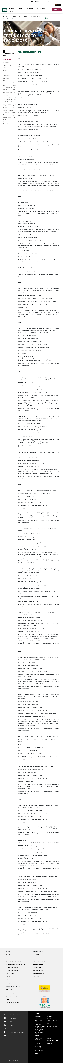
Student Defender (37, 977)
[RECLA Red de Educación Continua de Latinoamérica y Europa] (44, 1006)
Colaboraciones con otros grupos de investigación (9, 82)
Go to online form (38, 1021)
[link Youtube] (4, 1021)
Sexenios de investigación (9, 78)
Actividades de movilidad (9, 90)
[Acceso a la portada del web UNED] (4, 10)
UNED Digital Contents (38, 970)
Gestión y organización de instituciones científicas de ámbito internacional (9, 106)
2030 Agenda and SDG (11, 983)
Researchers (6, 73)
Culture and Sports (10, 990)
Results (5, 70)
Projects (5, 68)
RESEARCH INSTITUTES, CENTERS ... (19, 16)
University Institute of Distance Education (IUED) (17, 980)
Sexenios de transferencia (9, 92)
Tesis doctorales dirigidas (9, 115)
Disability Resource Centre (39, 961)
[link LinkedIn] (4, 1025)
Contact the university (16, 1014)
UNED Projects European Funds (13, 961)
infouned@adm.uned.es (52, 1040)
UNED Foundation (10, 973)
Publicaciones (6, 75)
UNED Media (9, 977)
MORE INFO (37, 1053)
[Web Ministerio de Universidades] (44, 987)
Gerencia (8, 955)
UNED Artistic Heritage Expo (12, 1002)
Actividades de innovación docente (10, 118)
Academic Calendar (37, 955)
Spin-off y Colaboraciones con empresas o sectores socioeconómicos (9, 99)
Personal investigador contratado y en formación (10, 111)
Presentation (6, 62)
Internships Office (37, 967)
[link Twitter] (4, 1018)
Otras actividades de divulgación (8, 123)
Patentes (5, 95)
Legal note (13, 1025)
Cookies (12, 1029)
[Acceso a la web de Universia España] (44, 991)
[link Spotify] (4, 1032)
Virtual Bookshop (10, 993)
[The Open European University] (44, 995)
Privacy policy (13, 1022)
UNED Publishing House (11, 996)
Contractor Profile (10, 958)
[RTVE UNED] (58, 5)
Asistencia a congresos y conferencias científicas (9, 86)
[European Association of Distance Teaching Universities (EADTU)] (45, 1000)
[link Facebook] (4, 1014)
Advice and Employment (38, 964)
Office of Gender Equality (12, 967)
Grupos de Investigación (34, 16)
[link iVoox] (4, 1036)
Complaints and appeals (38, 973)
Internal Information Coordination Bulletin (16, 964)
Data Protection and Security (17, 1032)
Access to (8, 999)
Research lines (7, 65)
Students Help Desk (37, 958)
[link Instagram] (4, 1028)
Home (6, 16)
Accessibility (13, 1018)
